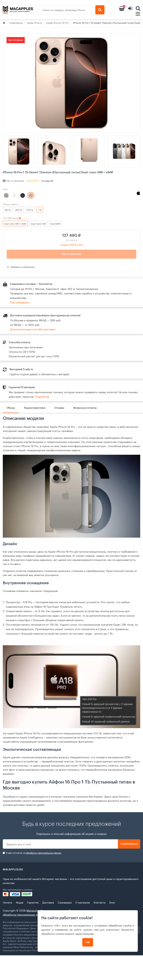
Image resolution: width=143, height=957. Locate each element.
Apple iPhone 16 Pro (57, 22)
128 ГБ (7, 209)
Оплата (7, 902)
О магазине (82, 902)
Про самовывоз (19, 302)
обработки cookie (120, 925)
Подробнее (42, 396)
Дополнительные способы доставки (32, 329)
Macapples (33, 910)
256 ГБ (18, 209)
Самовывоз (65, 902)
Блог (112, 902)
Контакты (100, 902)
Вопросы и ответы (85, 408)
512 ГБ (30, 209)
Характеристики (34, 408)
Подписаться (129, 844)
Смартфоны (16, 22)
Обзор (11, 408)
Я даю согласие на (33, 852)
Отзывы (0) (47, 180)
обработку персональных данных (43, 852)
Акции (19, 902)
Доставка (48, 902)
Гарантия (33, 902)
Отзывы (59, 408)
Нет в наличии (71, 254)
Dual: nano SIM (38, 223)
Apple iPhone (34, 22)
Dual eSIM (55, 223)
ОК (88, 942)
